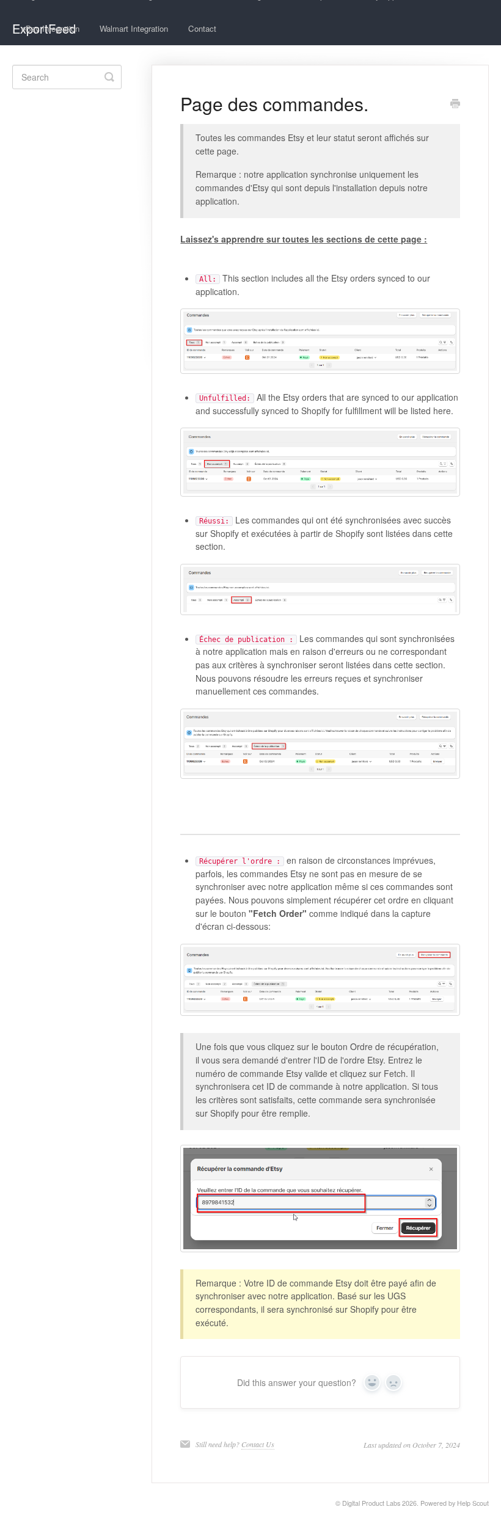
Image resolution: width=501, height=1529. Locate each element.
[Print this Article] (455, 104)
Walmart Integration (134, 28)
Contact (202, 28)
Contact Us (257, 1444)
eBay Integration (50, 28)
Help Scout (473, 1503)
